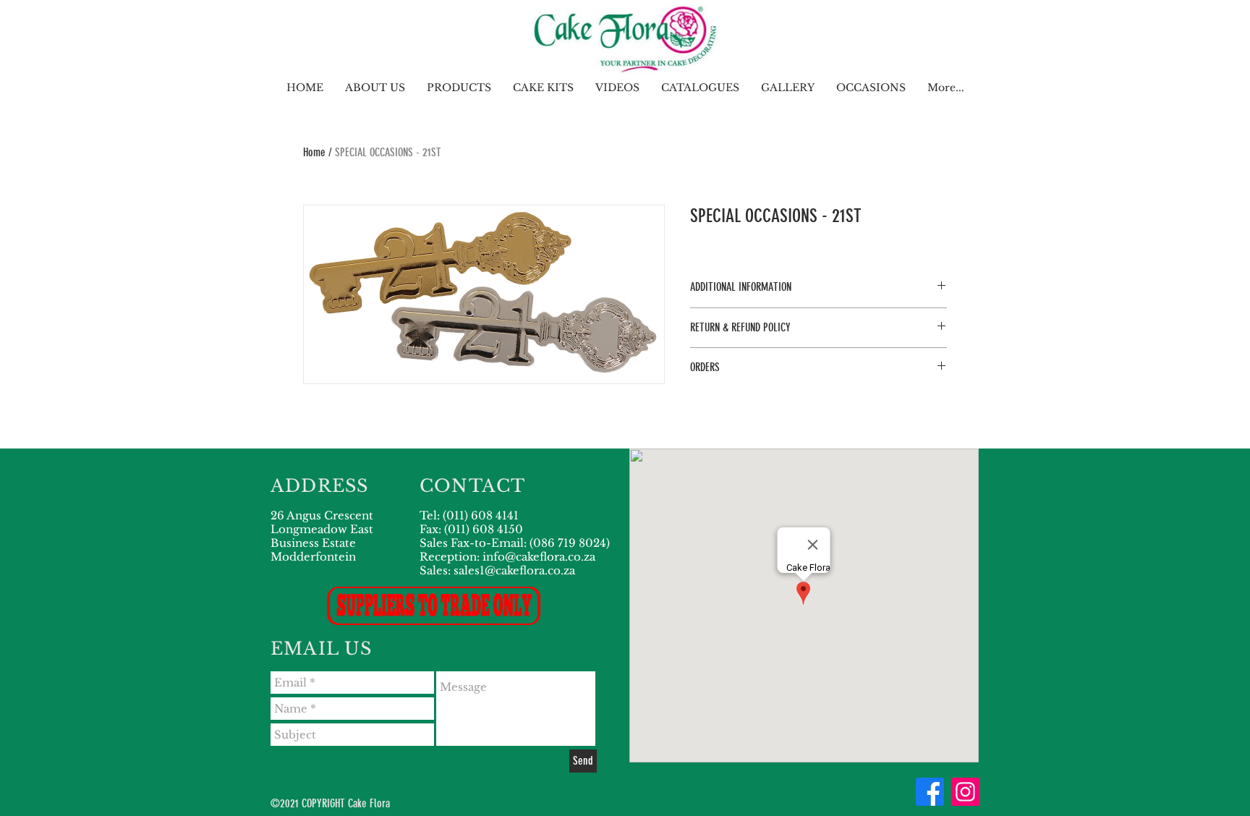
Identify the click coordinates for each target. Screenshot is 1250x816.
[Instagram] (965, 792)
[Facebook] (930, 792)
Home (314, 152)
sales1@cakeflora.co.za (514, 570)
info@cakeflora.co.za (538, 557)
